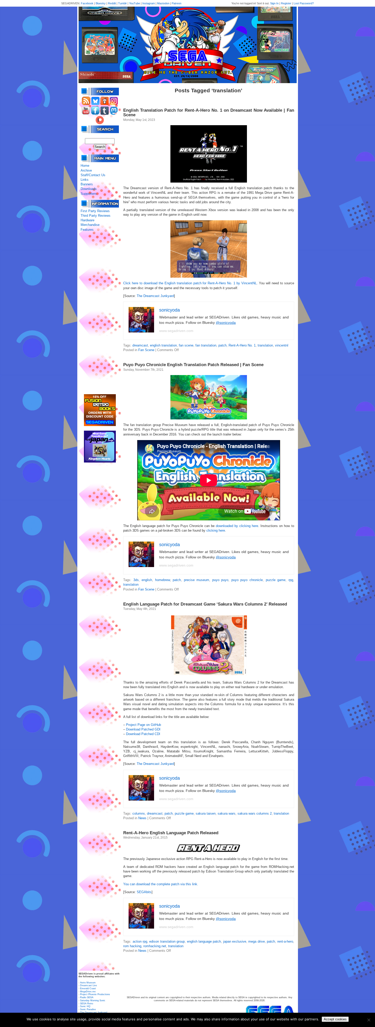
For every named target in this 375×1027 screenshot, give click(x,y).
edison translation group (167, 941)
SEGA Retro (86, 1003)
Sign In (274, 3)
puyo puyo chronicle (247, 580)
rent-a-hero (285, 941)
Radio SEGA (86, 997)
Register (286, 3)
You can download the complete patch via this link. (160, 884)
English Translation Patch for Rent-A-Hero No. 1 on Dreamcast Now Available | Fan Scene (208, 112)
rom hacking (132, 946)
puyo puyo (220, 580)
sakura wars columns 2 (255, 813)
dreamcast (140, 345)
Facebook (87, 3)
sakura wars (226, 813)
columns (138, 813)
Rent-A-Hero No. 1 (242, 345)
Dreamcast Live (88, 985)
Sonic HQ (85, 1006)
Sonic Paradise (88, 1009)
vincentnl (281, 345)
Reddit (112, 3)
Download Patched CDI (143, 734)
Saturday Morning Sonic (92, 1000)
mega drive (256, 941)
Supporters (89, 194)
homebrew (162, 580)
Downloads (89, 189)
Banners (87, 184)
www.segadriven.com (176, 331)
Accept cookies (335, 1019)
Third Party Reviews (95, 215)
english (147, 580)
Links (85, 180)
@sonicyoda (226, 322)
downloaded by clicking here (237, 526)
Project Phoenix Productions (95, 994)
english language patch (204, 941)
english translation (163, 345)
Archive (86, 170)
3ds (136, 580)
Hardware (87, 220)
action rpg (140, 941)
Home (85, 166)
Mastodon (163, 3)
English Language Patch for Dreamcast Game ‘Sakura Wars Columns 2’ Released (205, 604)
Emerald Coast (88, 988)
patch (222, 345)
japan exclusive (234, 941)
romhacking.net (154, 946)
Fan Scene (146, 350)
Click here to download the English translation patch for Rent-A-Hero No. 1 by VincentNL (190, 283)
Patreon (176, 3)
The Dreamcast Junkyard (155, 296)
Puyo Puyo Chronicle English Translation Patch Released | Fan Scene (193, 364)
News (142, 818)
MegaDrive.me (88, 991)
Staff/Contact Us (93, 175)
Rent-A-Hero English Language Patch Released (170, 832)
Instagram (148, 3)
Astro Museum (88, 982)
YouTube (134, 3)
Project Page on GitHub (143, 725)
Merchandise (90, 225)
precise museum (196, 580)
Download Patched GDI (143, 729)
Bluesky (101, 3)
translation (265, 345)
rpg (291, 580)
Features (87, 230)
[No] (368, 1019)
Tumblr (122, 3)
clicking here (215, 530)
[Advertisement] (99, 313)
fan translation (205, 345)
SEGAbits (144, 892)
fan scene (186, 345)
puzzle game (276, 580)
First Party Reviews (95, 211)
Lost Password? (304, 3)
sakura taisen (206, 813)
